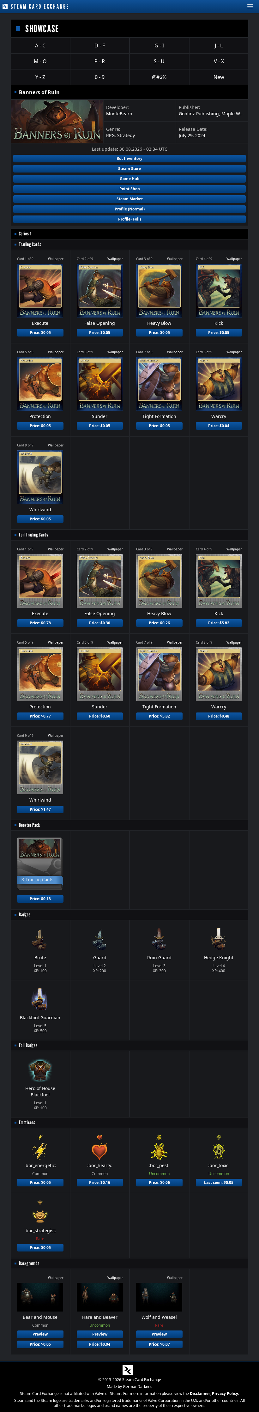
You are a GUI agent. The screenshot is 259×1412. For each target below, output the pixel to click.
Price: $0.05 (40, 332)
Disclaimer (200, 1393)
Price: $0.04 (218, 425)
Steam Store (129, 168)
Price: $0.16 (99, 1182)
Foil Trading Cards (33, 535)
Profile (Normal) (130, 209)
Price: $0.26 (159, 623)
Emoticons (27, 1122)
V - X (219, 61)
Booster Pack (29, 825)
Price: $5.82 (218, 623)
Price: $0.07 (159, 1344)
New (219, 77)
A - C (40, 45)
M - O (40, 61)
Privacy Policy (225, 1393)
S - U (159, 61)
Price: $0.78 (40, 623)
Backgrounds (29, 1263)
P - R (99, 61)
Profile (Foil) (129, 219)
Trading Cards (30, 244)
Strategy (126, 135)
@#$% (159, 77)
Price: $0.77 (40, 716)
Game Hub (130, 178)
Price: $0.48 (218, 716)
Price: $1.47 (40, 809)
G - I (159, 45)
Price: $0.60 (99, 716)
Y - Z (40, 77)
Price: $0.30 (99, 623)
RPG (110, 135)
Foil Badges (28, 1045)
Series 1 (25, 234)
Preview (40, 1334)
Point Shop (129, 188)
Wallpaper (55, 259)
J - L (219, 45)
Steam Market (130, 199)
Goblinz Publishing (199, 114)
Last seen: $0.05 (218, 1182)
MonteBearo (119, 114)
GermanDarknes (137, 1386)
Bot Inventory (129, 158)
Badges (25, 915)
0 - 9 (100, 77)
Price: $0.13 (40, 898)
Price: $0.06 (159, 1182)
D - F (99, 45)
